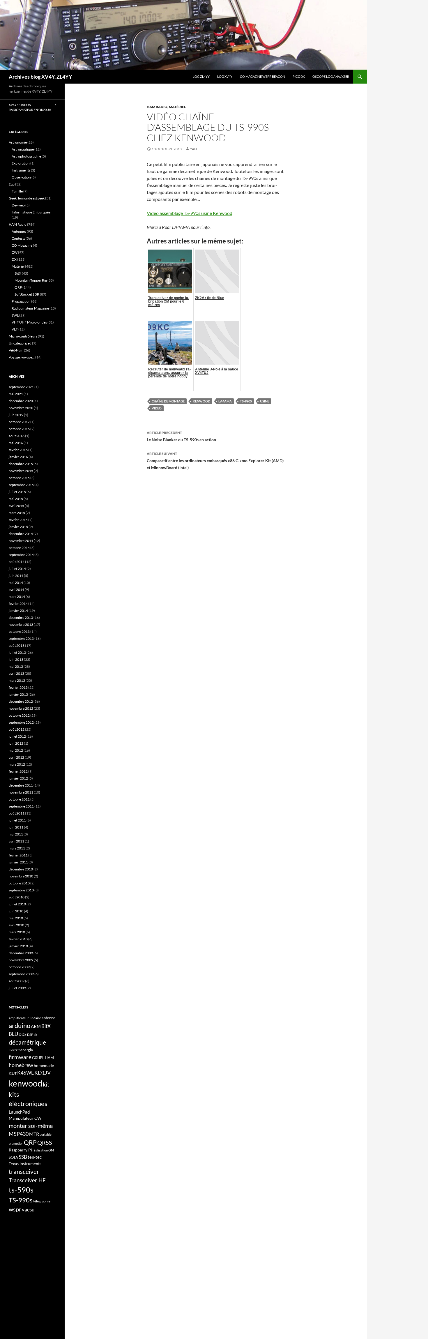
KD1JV (42, 1072)
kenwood (201, 401)
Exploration (21, 163)
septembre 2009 (21, 974)
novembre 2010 (21, 876)
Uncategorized (20, 343)
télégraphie (41, 1201)
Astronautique (23, 149)
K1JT (13, 1073)
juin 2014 (16, 575)
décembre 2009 (21, 953)
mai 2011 (16, 834)
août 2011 (16, 813)
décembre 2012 (21, 701)
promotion (16, 1143)
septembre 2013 (21, 638)
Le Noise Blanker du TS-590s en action (181, 436)
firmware (20, 1057)
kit (46, 1084)
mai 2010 (16, 918)
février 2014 (18, 603)
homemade (44, 1065)
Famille (17, 191)
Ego (12, 184)
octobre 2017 (19, 422)
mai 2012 (16, 750)
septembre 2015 (21, 485)
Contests (18, 238)
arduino (19, 1025)
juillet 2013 (17, 652)
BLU (13, 1034)
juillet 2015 (17, 492)
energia (26, 1049)
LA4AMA (225, 401)
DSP (30, 1034)
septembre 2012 (21, 722)
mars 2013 (17, 680)
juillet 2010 (17, 904)
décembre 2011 (21, 785)
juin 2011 (16, 827)
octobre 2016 (19, 429)
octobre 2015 (19, 478)
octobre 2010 (19, 883)
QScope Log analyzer (330, 76)
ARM (36, 1026)
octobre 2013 (19, 631)
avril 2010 (16, 925)
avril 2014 (16, 589)
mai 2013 (16, 666)
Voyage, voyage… (22, 357)
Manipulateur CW (25, 1118)
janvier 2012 (18, 778)
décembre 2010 (21, 869)
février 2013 (18, 687)
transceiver (24, 1171)
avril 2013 (16, 673)
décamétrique (27, 1042)
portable (46, 1134)
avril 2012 (16, 757)
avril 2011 (16, 841)
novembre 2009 (21, 960)
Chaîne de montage (168, 401)
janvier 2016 (18, 457)
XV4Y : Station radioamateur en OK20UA (30, 107)
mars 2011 (17, 848)
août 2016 (16, 436)
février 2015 (18, 519)
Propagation (21, 301)
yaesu (28, 1209)
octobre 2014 (19, 547)
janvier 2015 (18, 526)
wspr (15, 1209)
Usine (264, 401)
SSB (23, 1157)
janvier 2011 (18, 862)
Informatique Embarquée (31, 212)
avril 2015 (16, 506)
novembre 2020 (21, 408)
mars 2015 (17, 512)
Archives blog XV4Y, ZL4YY (40, 76)
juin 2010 (16, 911)
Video (157, 408)
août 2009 (16, 981)
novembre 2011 (21, 792)
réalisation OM (43, 1150)
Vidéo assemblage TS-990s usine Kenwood (189, 213)
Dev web (18, 205)
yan (193, 149)
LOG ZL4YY (201, 76)
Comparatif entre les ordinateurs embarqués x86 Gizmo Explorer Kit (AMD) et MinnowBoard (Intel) (215, 460)
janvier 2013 (18, 694)
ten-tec (35, 1157)
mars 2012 (17, 764)
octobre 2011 (19, 799)
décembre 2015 (21, 464)
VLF (15, 329)
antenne (48, 1017)
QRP (18, 287)
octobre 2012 (19, 715)
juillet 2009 (17, 988)
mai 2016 (16, 443)
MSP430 (19, 1133)
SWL (15, 315)
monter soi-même (31, 1125)
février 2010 (18, 939)
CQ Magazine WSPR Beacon (262, 76)
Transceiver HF (27, 1180)
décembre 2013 (21, 617)
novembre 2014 (21, 540)
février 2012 (18, 771)
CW (14, 252)
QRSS (44, 1142)
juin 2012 (16, 743)
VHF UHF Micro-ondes (29, 322)
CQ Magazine (22, 245)
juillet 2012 (17, 736)
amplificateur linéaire (25, 1018)
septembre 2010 (21, 890)
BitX (18, 273)
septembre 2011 (21, 806)
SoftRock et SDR (27, 294)
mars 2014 (17, 596)
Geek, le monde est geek (27, 198)
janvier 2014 (18, 610)
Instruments (21, 170)
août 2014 (16, 561)
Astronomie (18, 142)
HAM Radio (157, 107)
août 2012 (16, 729)
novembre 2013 (21, 624)
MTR (34, 1134)
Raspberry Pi (20, 1149)
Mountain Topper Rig (31, 280)
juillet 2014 (17, 568)
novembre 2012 (21, 708)
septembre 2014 (21, 554)
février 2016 (18, 450)
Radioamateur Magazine (30, 308)
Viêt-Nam (16, 350)
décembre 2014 (21, 533)
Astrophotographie (26, 156)
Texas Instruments (25, 1163)
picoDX (299, 76)
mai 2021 (16, 394)
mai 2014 (16, 582)
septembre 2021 (21, 387)
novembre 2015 (21, 471)
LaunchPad (19, 1111)
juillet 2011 (17, 820)
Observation (21, 177)
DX (14, 259)
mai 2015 (16, 499)
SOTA (13, 1157)
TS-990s (246, 401)
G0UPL (38, 1057)
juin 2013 (16, 659)
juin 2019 (16, 415)
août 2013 (16, 645)
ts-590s (21, 1189)
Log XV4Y (224, 76)
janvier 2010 (18, 946)
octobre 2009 (19, 967)
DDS (22, 1034)
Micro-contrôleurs (23, 336)
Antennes (19, 231)
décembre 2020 (21, 401)
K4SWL (25, 1073)
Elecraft (14, 1050)
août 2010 (16, 897)
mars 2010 (17, 932)
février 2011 (18, 855)
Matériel (177, 107)
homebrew (21, 1065)
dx (35, 1034)
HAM (49, 1057)
